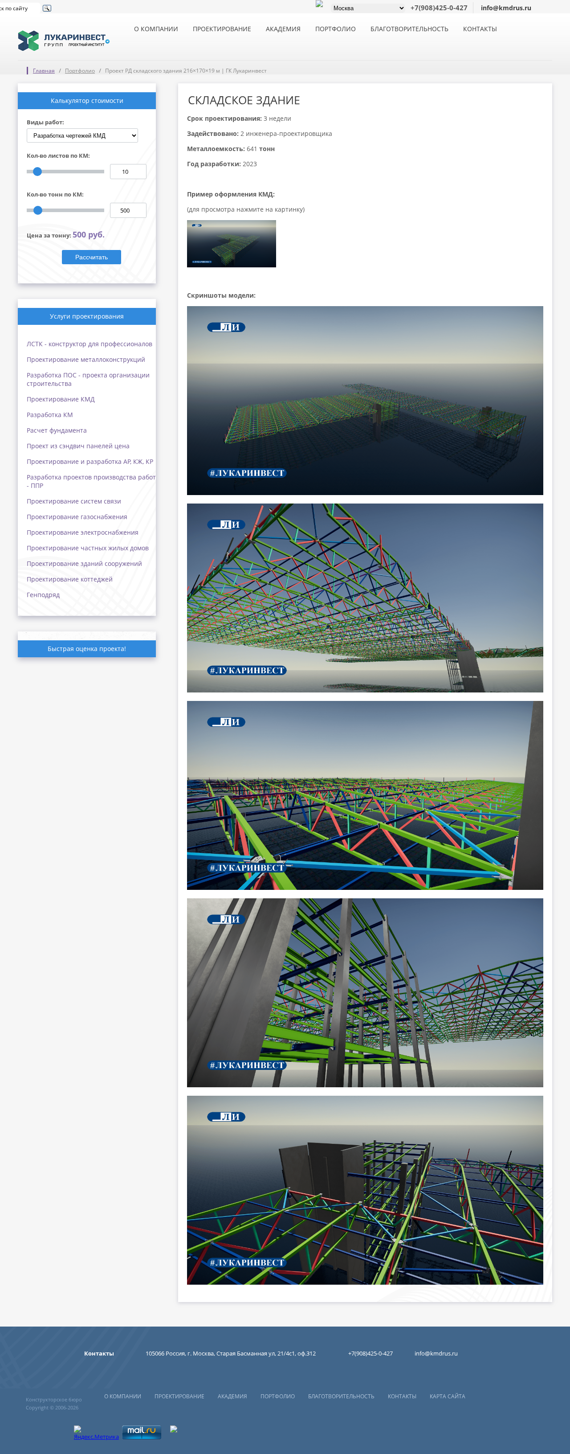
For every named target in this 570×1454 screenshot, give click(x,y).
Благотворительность (409, 29)
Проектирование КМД (61, 399)
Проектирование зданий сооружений (84, 563)
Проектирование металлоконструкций (86, 359)
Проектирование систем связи (74, 501)
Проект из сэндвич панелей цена (78, 446)
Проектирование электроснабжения (82, 532)
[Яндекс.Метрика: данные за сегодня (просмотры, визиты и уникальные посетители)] (96, 1433)
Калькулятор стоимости (87, 100)
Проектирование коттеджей (70, 579)
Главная (44, 70)
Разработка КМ (50, 414)
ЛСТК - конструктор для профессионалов (89, 344)
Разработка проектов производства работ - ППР (91, 481)
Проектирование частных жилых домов (88, 548)
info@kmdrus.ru (506, 8)
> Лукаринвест (64, 35)
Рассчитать (91, 257)
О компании (156, 29)
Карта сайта (447, 1396)
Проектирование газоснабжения (77, 516)
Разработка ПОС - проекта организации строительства (88, 379)
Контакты (480, 29)
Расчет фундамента (57, 430)
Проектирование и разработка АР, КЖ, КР (90, 461)
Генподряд (43, 594)
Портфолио (335, 29)
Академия (283, 29)
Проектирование (222, 29)
